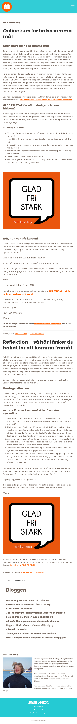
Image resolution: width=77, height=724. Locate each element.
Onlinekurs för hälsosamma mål (37, 33)
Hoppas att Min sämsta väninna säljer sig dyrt (30, 625)
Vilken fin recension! (17, 629)
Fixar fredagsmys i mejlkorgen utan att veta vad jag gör (36, 637)
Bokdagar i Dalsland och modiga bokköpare (29, 616)
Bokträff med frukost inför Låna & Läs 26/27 (29, 604)
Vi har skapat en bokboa (19, 608)
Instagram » (38, 706)
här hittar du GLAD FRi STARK (22, 565)
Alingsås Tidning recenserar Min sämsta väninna (32, 621)
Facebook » (38, 709)
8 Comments (40, 572)
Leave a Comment (37, 334)
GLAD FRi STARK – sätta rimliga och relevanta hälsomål (46, 100)
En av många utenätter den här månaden (28, 600)
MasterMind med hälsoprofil (47, 323)
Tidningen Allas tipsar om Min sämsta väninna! (31, 633)
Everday (43, 720)
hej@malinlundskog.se (38, 713)
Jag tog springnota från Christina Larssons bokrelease (35, 612)
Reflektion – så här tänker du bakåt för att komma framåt (38, 345)
